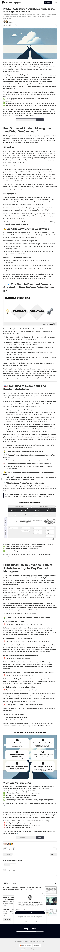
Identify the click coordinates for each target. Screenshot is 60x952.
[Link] (1, 130)
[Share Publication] (42, 2)
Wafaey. (21, 20)
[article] (30, 890)
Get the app (37, 945)
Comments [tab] (6, 865)
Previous (9, 854)
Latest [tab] (8, 883)
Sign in (55, 2)
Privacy (30, 941)
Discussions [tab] (14, 883)
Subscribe (48, 2)
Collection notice (41, 941)
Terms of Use (37, 916)
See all (6, 919)
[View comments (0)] (9, 25)
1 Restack (20, 844)
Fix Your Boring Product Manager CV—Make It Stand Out (22, 887)
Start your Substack (26, 945)
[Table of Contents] (2, 476)
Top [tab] (5, 883)
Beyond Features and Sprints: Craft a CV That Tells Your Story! (18, 889)
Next (52, 854)
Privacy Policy (41, 917)
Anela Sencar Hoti (13, 20)
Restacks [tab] (13, 865)
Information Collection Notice (29, 917)
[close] (44, 896)
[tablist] (9, 864)
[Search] (38, 2)
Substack (23, 949)
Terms (34, 941)
